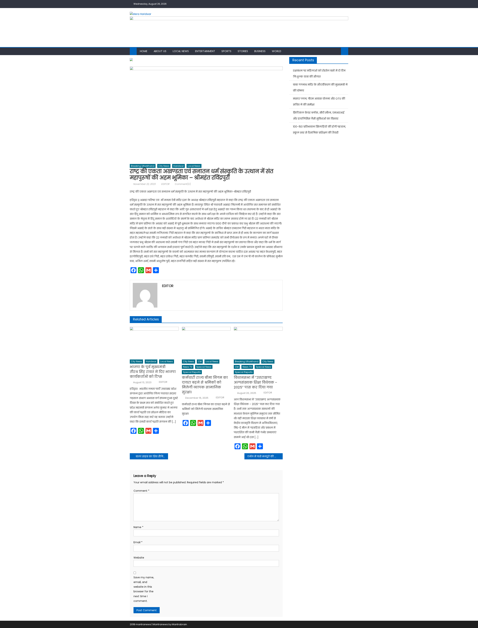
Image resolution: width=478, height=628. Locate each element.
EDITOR (165, 184)
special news (203, 366)
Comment (141, 491)
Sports (226, 51)
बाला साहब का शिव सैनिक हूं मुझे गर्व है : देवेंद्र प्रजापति (152, 456)
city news (163, 166)
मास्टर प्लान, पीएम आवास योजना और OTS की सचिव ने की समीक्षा (319, 101)
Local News (181, 51)
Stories (243, 51)
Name (138, 527)
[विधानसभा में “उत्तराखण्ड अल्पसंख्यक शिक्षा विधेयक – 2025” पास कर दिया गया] (258, 342)
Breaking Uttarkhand (142, 166)
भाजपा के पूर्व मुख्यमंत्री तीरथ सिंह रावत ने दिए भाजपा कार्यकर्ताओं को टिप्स (153, 372)
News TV (187, 366)
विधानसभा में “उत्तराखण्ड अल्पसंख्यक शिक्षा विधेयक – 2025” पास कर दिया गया (255, 382)
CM (200, 361)
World (276, 51)
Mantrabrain (179, 624)
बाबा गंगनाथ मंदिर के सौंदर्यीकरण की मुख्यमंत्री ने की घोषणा (320, 87)
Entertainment (205, 51)
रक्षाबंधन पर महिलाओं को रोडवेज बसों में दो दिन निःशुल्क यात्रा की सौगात (319, 73)
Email (138, 542)
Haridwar (178, 166)
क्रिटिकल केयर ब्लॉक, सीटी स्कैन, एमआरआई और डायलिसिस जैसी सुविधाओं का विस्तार (318, 115)
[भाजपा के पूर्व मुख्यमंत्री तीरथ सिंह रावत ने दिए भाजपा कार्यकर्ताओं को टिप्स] (154, 342)
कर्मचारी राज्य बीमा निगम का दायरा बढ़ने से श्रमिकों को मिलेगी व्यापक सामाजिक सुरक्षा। (205, 384)
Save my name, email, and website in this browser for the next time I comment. (144, 589)
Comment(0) (183, 184)
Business (260, 51)
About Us (160, 51)
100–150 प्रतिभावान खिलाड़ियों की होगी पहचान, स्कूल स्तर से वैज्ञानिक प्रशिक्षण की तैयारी (319, 129)
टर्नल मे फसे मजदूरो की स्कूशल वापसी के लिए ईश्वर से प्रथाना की (265, 456)
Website (139, 557)
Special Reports (192, 372)
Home (143, 51)
